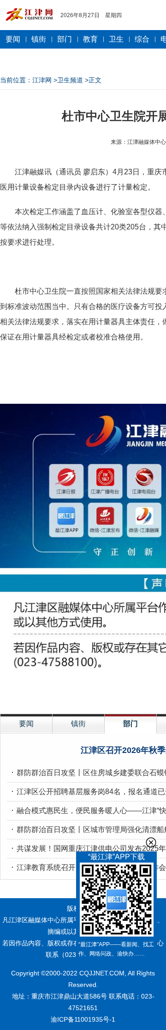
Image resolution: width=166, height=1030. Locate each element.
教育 (90, 39)
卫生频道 (70, 80)
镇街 (38, 39)
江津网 (42, 80)
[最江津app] (116, 901)
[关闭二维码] (151, 842)
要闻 (13, 39)
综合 (142, 39)
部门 (64, 39)
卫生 (116, 39)
